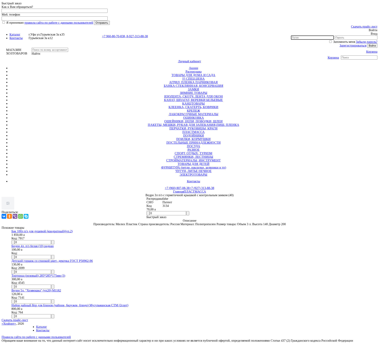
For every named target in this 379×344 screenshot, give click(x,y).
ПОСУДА (193, 146)
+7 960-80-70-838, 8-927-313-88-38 (125, 36)
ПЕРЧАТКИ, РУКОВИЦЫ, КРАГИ (193, 128)
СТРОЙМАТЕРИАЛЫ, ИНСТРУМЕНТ (193, 160)
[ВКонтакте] (4, 216)
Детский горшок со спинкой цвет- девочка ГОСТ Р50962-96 (52, 260)
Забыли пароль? (366, 41)
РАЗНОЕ (194, 149)
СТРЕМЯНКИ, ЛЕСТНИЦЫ (193, 156)
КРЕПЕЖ (193, 110)
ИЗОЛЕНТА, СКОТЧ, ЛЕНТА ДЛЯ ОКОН (193, 96)
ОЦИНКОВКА (193, 117)
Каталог (14, 34)
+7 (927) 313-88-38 (202, 188)
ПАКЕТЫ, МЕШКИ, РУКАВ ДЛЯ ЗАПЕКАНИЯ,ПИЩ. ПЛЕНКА (193, 125)
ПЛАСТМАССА (193, 132)
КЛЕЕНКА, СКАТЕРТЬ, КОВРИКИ (193, 107)
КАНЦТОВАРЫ (193, 103)
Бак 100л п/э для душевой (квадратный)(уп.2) (42, 231)
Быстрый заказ (156, 217)
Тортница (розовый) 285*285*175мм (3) (38, 275)
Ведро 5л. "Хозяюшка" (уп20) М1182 (36, 290)
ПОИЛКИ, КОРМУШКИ (193, 139)
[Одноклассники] (9, 216)
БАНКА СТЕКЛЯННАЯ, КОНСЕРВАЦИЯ (193, 85)
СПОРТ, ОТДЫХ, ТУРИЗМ (193, 153)
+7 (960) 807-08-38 (177, 188)
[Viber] (15, 216)
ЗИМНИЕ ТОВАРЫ (193, 93)
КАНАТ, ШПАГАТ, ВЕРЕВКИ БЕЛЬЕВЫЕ (193, 100)
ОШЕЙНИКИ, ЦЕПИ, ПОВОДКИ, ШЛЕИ (193, 121)
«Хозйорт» (9, 323)
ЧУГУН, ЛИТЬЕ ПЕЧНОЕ (193, 171)
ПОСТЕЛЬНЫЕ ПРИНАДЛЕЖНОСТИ (193, 142)
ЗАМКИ (193, 89)
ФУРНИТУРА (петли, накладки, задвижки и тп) (193, 167)
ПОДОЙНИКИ (193, 135)
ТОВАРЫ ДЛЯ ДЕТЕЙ (193, 164)
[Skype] (26, 216)
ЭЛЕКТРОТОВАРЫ (193, 174)
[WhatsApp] (20, 216)
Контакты (16, 38)
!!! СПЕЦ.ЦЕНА (193, 78)
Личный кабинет (189, 61)
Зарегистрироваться (353, 45)
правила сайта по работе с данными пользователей (58, 22)
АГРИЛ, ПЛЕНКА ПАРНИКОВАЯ (193, 82)
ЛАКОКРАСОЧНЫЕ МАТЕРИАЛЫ (193, 114)
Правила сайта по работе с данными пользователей (36, 337)
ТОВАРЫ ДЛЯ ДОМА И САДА (193, 75)
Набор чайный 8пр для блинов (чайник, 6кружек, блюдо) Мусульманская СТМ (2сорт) (69, 305)
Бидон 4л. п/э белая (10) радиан (32, 246)
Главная (178, 191)
